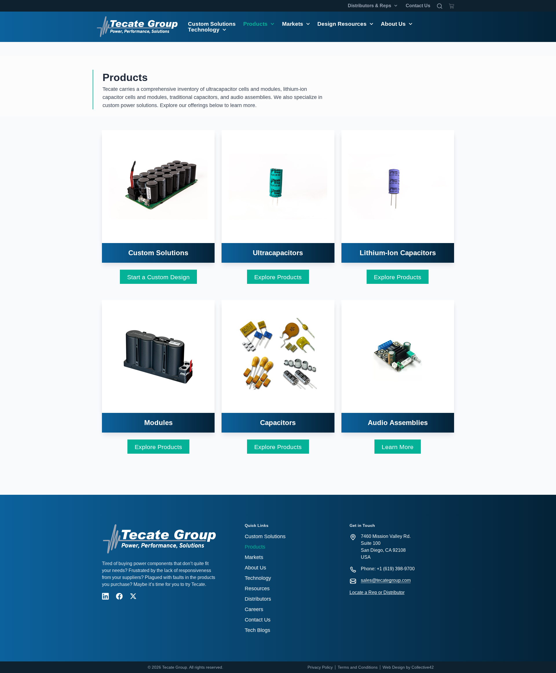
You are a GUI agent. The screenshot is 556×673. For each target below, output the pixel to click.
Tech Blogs (257, 630)
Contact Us (418, 5)
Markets (292, 24)
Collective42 (422, 667)
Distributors (258, 599)
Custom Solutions (212, 24)
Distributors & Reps (369, 5)
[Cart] (451, 5)
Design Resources (342, 24)
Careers (254, 609)
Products (255, 24)
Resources (257, 588)
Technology (204, 30)
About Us (393, 24)
